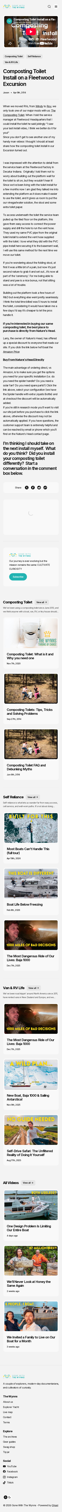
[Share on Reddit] (39, 487)
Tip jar (6, 1452)
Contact (7, 1417)
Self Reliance (34, 56)
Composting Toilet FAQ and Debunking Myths (26, 767)
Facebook (12, 1471)
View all (40, 602)
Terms (6, 1422)
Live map (7, 1412)
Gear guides (9, 1441)
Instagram (12, 1477)
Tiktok (10, 1482)
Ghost (55, 1505)
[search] (49, 6)
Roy (49, 106)
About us (8, 1401)
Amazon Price (11, 351)
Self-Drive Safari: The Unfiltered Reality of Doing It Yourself (30, 1153)
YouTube (12, 1466)
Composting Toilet (14, 56)
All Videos (11, 1183)
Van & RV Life (11, 62)
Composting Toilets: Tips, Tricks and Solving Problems (30, 712)
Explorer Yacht (11, 1407)
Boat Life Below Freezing (24, 904)
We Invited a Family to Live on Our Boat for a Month (31, 1339)
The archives (10, 1436)
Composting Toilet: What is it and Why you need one (30, 656)
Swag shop (9, 1446)
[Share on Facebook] (33, 487)
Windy (39, 106)
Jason (6, 92)
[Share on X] (27, 487)
